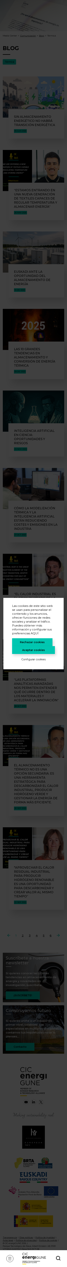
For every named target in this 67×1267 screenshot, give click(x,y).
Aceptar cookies (33, 650)
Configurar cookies (33, 659)
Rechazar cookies (32, 642)
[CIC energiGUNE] (34, 1258)
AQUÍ (35, 633)
